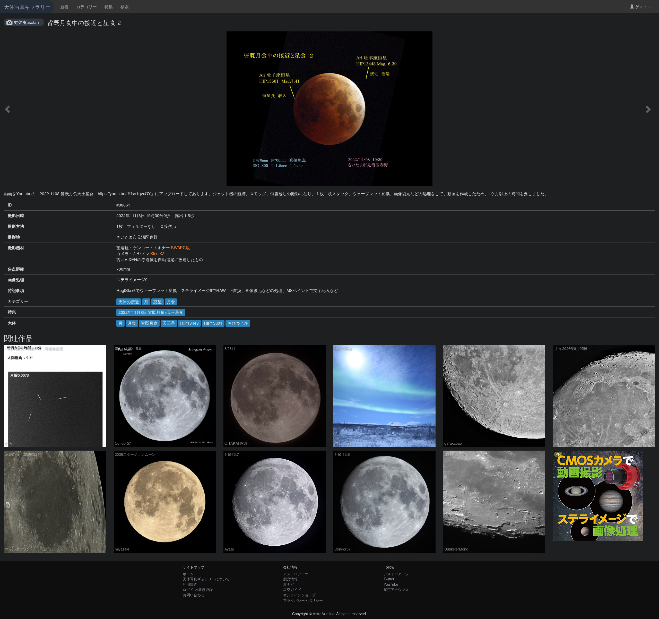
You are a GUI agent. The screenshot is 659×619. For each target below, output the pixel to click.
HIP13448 (189, 323)
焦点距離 (16, 269)
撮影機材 (16, 248)
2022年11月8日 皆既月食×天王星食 (150, 312)
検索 (124, 7)
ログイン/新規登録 (198, 589)
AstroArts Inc (323, 613)
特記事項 (16, 290)
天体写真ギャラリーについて (206, 578)
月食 (171, 302)
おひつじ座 (238, 323)
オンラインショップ (299, 594)
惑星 (157, 302)
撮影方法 (16, 226)
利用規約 (190, 584)
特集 (109, 7)
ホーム (188, 573)
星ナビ (288, 584)
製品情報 (290, 578)
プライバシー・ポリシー (303, 600)
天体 (12, 322)
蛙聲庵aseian (26, 22)
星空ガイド (292, 589)
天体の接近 (128, 302)
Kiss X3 (157, 253)
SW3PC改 (180, 248)
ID (10, 205)
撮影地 (14, 237)
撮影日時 (16, 215)
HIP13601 (213, 323)
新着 (64, 7)
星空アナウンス (396, 589)
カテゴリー (86, 7)
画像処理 (16, 279)
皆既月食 (149, 323)
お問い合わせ (193, 594)
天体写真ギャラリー (27, 6)
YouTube (391, 584)
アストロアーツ (295, 573)
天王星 (169, 323)
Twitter (389, 578)
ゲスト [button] (641, 7)
